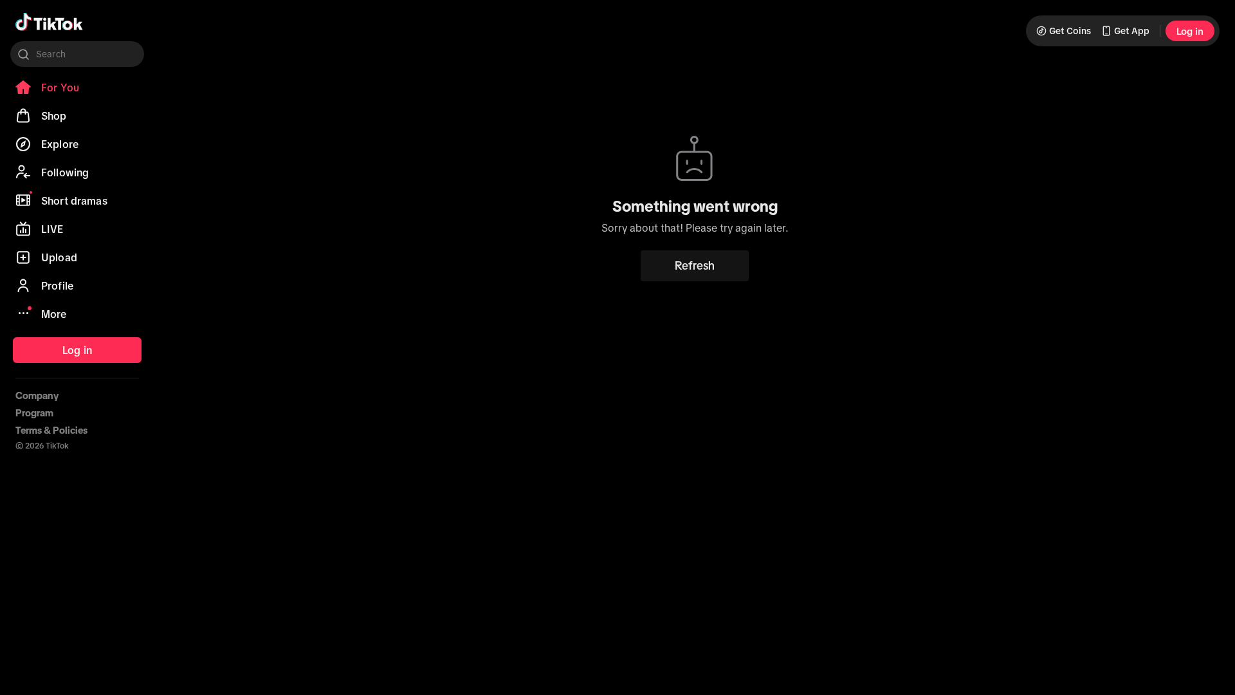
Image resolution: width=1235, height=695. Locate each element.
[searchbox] (77, 54)
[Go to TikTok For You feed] (49, 22)
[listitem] (77, 87)
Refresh (695, 265)
